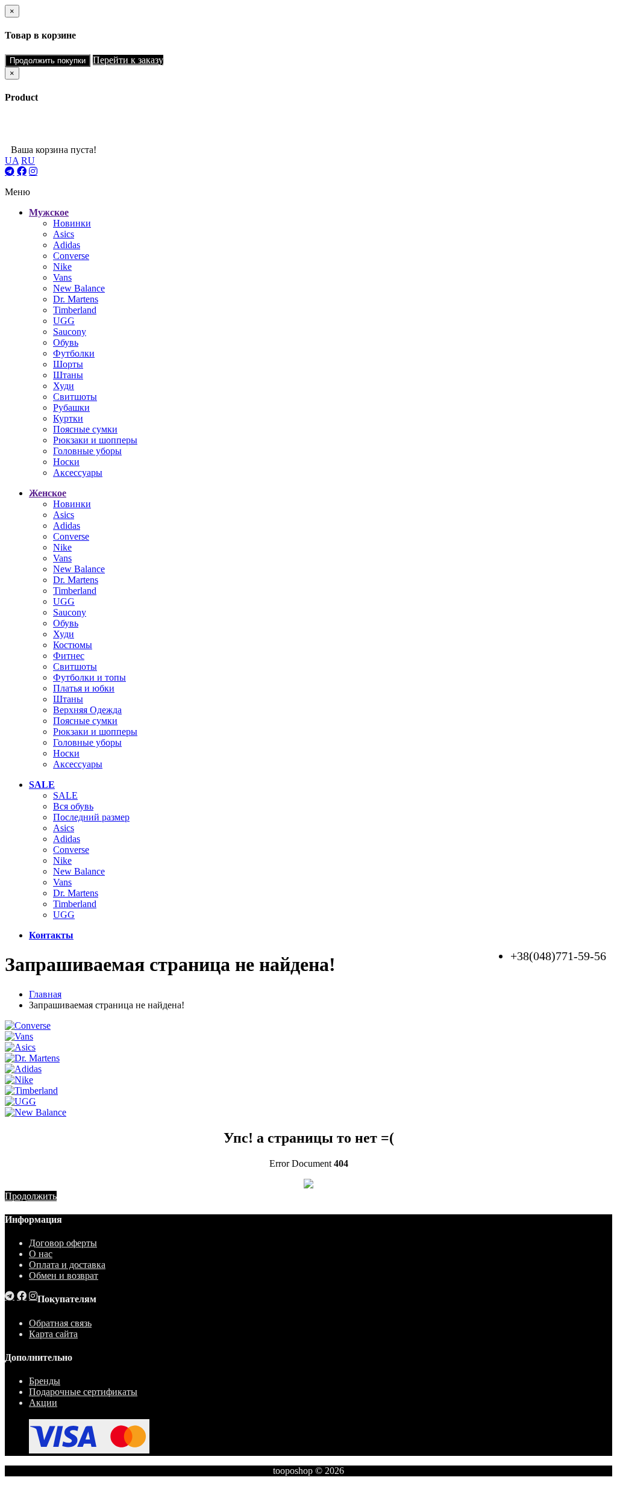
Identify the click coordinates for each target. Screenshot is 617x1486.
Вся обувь (73, 806)
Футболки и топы (89, 677)
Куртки (68, 418)
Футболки (74, 353)
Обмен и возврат (63, 1275)
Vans (62, 277)
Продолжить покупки (48, 60)
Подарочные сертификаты (83, 1392)
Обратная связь (60, 1323)
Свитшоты (75, 397)
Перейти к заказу (128, 60)
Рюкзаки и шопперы (95, 440)
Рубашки (71, 407)
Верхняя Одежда (87, 710)
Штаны (68, 375)
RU (28, 160)
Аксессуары (77, 472)
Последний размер (91, 817)
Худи (63, 386)
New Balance (79, 288)
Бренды (44, 1381)
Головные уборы (87, 451)
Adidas (66, 245)
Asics (63, 234)
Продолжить (31, 1196)
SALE (65, 795)
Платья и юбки (83, 688)
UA (12, 160)
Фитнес (68, 656)
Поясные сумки (85, 429)
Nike (62, 266)
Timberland (74, 310)
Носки (66, 462)
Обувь (65, 342)
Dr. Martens (75, 299)
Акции (43, 1402)
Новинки (72, 223)
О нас (40, 1254)
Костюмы (72, 645)
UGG (64, 321)
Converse (71, 256)
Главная (45, 994)
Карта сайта (53, 1334)
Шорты (68, 364)
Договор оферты (63, 1243)
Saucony (69, 331)
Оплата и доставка (67, 1265)
